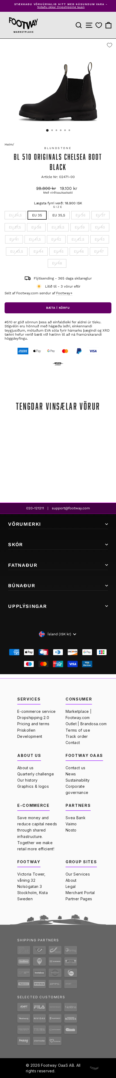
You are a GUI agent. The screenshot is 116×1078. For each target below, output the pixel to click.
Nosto (71, 830)
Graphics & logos (33, 786)
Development (29, 736)
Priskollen (26, 730)
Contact (73, 742)
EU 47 (99, 251)
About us (25, 767)
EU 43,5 (16, 251)
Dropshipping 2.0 (33, 717)
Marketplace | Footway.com (78, 714)
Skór (15, 544)
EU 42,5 (77, 239)
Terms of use (78, 730)
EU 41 (14, 239)
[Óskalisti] (98, 25)
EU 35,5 (58, 215)
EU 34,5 (15, 215)
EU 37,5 (15, 227)
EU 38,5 (58, 227)
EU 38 (36, 227)
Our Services (78, 874)
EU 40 (100, 227)
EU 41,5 (35, 239)
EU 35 (37, 215)
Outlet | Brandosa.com (86, 723)
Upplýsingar (27, 606)
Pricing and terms (33, 723)
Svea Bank (76, 817)
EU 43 (100, 239)
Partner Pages (79, 898)
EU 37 (100, 215)
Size (58, 207)
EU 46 (79, 251)
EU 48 (57, 263)
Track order (77, 736)
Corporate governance (77, 789)
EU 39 (80, 227)
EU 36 (81, 215)
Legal (71, 886)
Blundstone (58, 148)
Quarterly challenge (35, 774)
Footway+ (64, 293)
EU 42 (56, 239)
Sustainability (78, 780)
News (71, 774)
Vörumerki (24, 524)
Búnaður (21, 585)
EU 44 (38, 251)
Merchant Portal (80, 892)
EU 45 (59, 251)
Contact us (75, 767)
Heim (9, 144)
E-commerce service (36, 711)
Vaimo (71, 824)
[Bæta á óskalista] (109, 45)
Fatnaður (22, 565)
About (71, 880)
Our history (27, 780)
